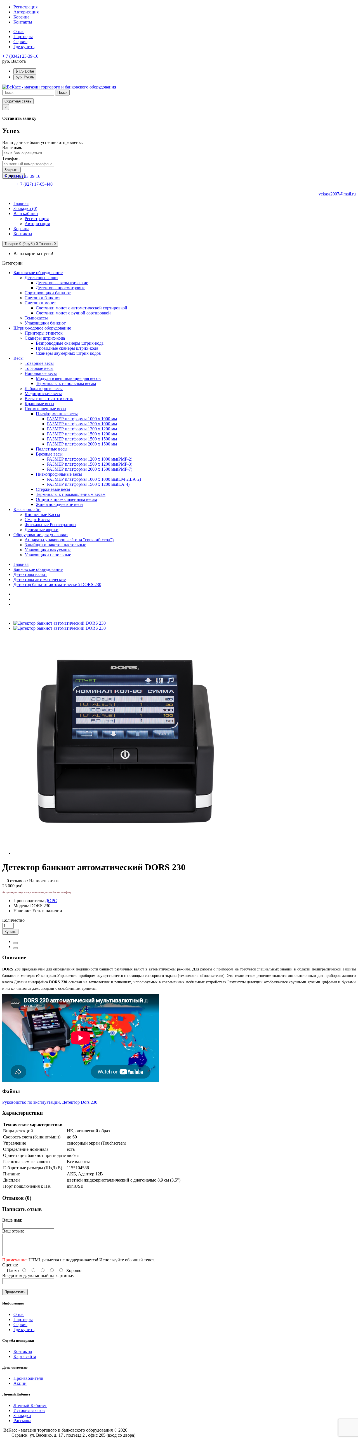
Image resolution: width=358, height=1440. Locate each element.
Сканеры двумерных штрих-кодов (68, 353)
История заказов (29, 1410)
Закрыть (11, 170)
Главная (21, 564)
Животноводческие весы (59, 504)
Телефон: (11, 158)
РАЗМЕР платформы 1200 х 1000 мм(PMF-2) (89, 459)
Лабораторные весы (44, 388)
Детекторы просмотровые (60, 287)
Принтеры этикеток (44, 333)
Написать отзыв (44, 880)
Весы (18, 358)
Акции (20, 1383)
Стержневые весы (53, 489)
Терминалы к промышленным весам (70, 494)
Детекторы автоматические (62, 282)
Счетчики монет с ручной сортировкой (73, 313)
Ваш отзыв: (13, 1231)
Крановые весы (39, 403)
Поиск (62, 92)
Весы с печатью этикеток (49, 398)
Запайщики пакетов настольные (55, 544)
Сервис (20, 41)
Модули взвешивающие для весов (68, 378)
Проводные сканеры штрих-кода (67, 348)
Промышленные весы (45, 408)
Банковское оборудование (38, 272)
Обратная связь (17, 101)
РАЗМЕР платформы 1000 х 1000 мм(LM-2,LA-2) (94, 479)
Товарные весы (39, 363)
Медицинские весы (43, 393)
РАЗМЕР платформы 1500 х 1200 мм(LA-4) (88, 484)
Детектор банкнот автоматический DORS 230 (57, 584)
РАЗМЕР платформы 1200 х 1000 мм (82, 423)
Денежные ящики (41, 529)
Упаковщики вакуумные (48, 549)
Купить (10, 932)
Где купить (23, 46)
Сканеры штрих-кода (45, 338)
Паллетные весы (51, 449)
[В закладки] (15, 943)
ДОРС (51, 900)
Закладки (22, 1415)
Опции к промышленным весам (66, 499)
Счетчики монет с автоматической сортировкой (81, 307)
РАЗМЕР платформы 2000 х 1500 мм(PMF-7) (89, 469)
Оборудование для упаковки (40, 534)
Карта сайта (24, 1356)
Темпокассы (36, 318)
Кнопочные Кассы (42, 514)
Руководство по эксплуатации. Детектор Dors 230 (49, 1102)
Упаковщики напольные (48, 554)
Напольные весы (41, 373)
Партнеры (23, 36)
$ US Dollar (25, 71)
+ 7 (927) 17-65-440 (35, 184)
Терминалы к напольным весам (66, 383)
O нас (18, 31)
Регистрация (25, 6)
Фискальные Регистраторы (50, 524)
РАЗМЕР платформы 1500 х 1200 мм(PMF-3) (89, 464)
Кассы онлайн (27, 509)
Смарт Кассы (37, 519)
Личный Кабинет (30, 1405)
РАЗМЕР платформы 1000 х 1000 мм (82, 418)
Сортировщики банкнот (48, 292)
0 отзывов (16, 880)
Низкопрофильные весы (59, 474)
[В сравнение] (15, 948)
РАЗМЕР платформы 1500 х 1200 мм (82, 433)
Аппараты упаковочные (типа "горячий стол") (69, 539)
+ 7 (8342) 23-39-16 (20, 56)
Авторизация (26, 12)
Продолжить (14, 1292)
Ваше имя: (12, 147)
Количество (13, 920)
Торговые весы (39, 368)
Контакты (22, 1351)
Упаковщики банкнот (45, 323)
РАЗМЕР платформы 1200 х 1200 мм (82, 428)
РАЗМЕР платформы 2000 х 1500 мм (82, 444)
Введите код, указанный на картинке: (38, 1275)
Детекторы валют (41, 277)
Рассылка (22, 1420)
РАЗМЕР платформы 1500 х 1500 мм (82, 439)
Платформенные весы (57, 413)
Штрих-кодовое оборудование (42, 328)
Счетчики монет (40, 302)
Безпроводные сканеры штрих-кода (69, 343)
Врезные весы (49, 454)
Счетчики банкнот (42, 297)
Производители (28, 1378)
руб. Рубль (25, 77)
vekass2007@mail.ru (337, 194)
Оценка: (10, 1264)
